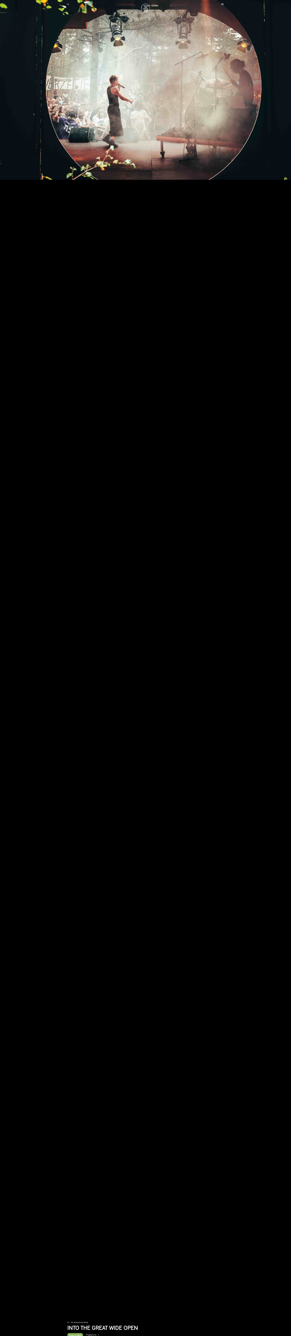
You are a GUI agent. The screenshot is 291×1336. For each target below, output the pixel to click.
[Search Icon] (68, 4)
